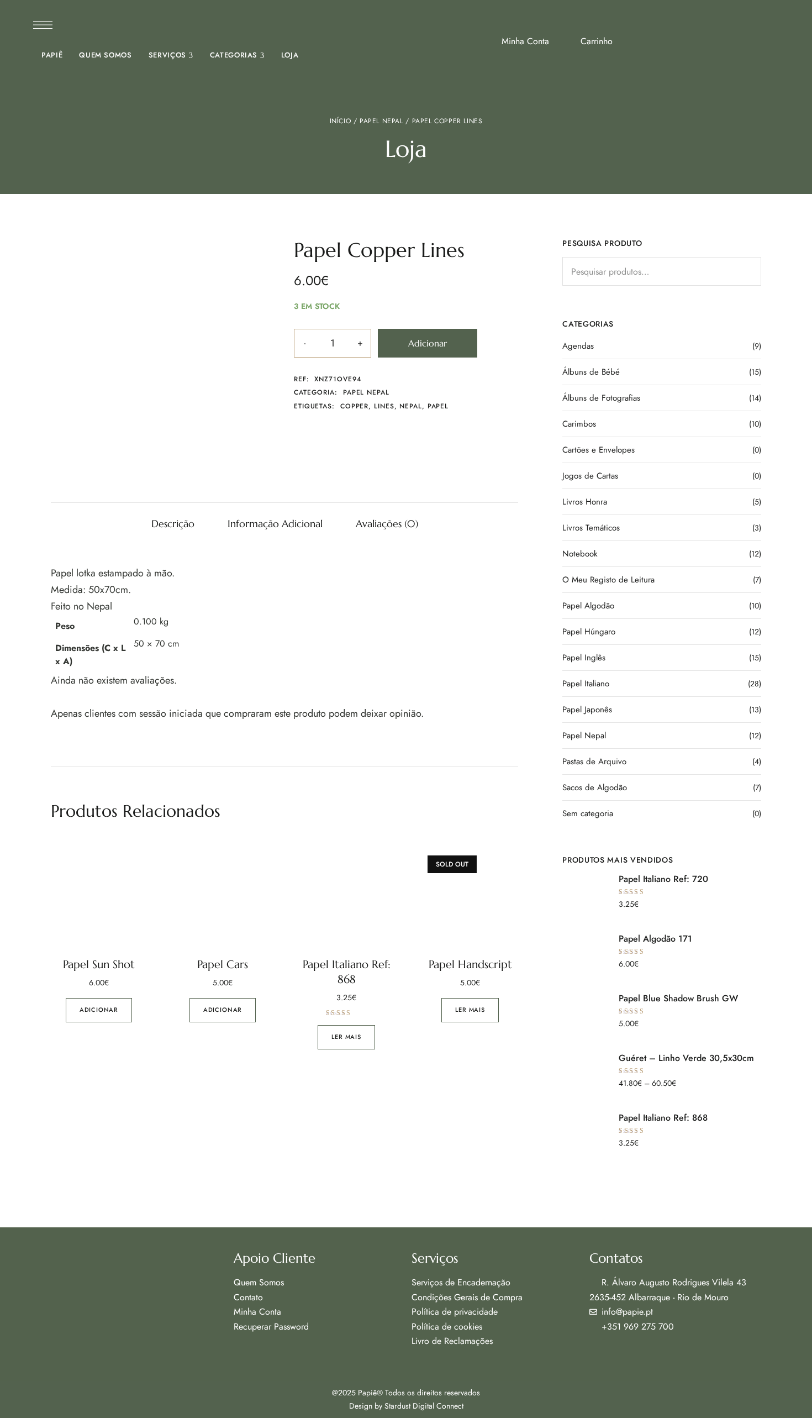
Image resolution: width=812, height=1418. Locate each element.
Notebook (580, 554)
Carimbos (579, 424)
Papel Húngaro (588, 632)
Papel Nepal (381, 121)
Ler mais (346, 1036)
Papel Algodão (588, 606)
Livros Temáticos (591, 528)
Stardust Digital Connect (423, 1405)
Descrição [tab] (172, 523)
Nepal (410, 406)
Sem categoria (587, 813)
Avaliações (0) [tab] (387, 523)
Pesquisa (750, 268)
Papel (438, 406)
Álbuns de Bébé (591, 372)
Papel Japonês (587, 709)
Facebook (593, 1353)
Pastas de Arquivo (594, 761)
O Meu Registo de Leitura (608, 580)
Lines (384, 406)
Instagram (615, 1353)
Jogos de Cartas (590, 476)
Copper (354, 406)
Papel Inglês (583, 658)
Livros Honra (584, 502)
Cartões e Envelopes (598, 450)
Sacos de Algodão (594, 787)
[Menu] (42, 25)
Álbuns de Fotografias (601, 398)
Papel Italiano (585, 684)
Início (340, 121)
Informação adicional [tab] (275, 523)
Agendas (578, 346)
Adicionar (427, 343)
